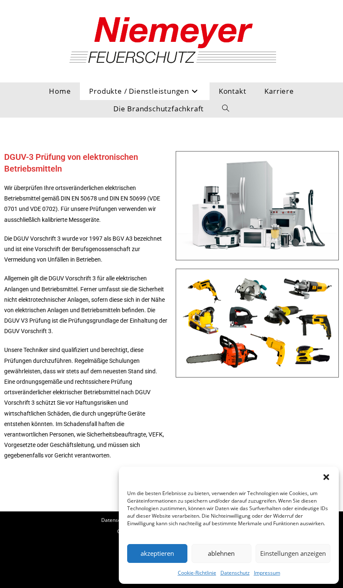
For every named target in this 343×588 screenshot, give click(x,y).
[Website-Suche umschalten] (226, 109)
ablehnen (221, 553)
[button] (326, 477)
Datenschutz (235, 572)
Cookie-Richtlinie (197, 572)
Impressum (267, 572)
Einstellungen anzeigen (293, 553)
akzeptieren (157, 553)
